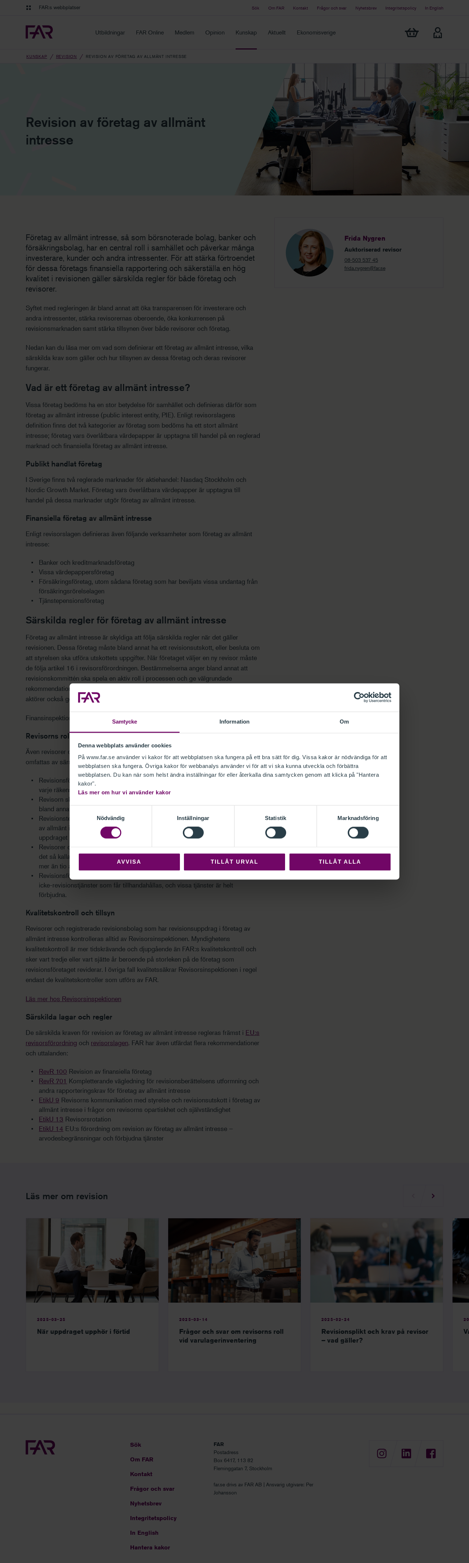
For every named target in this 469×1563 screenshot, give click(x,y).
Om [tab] (344, 721)
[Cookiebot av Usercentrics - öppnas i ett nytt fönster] (359, 697)
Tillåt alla (340, 862)
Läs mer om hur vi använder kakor (124, 792)
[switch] (193, 833)
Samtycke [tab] (124, 721)
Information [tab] (234, 721)
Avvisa (129, 862)
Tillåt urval (234, 862)
